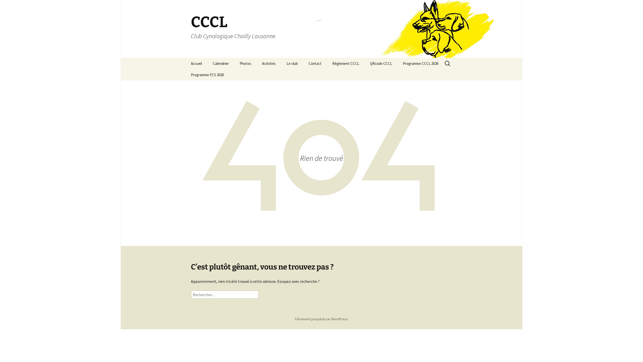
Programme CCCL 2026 (420, 63)
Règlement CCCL (345, 63)
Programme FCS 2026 (207, 74)
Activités (269, 63)
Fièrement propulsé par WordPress (321, 319)
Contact (315, 63)
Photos (245, 63)
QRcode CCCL (381, 63)
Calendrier (221, 63)
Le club (292, 63)
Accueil (196, 63)
